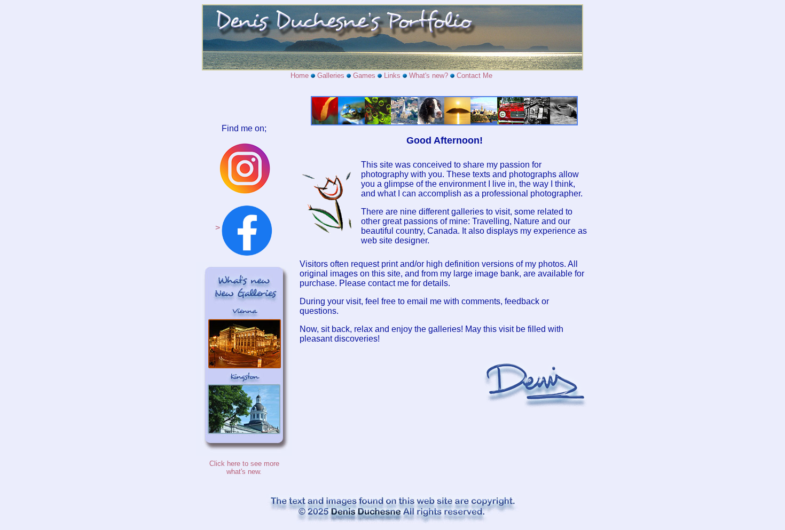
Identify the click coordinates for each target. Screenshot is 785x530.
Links (392, 76)
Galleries (330, 76)
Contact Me (474, 76)
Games (364, 76)
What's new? (428, 76)
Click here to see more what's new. (244, 468)
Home (300, 76)
